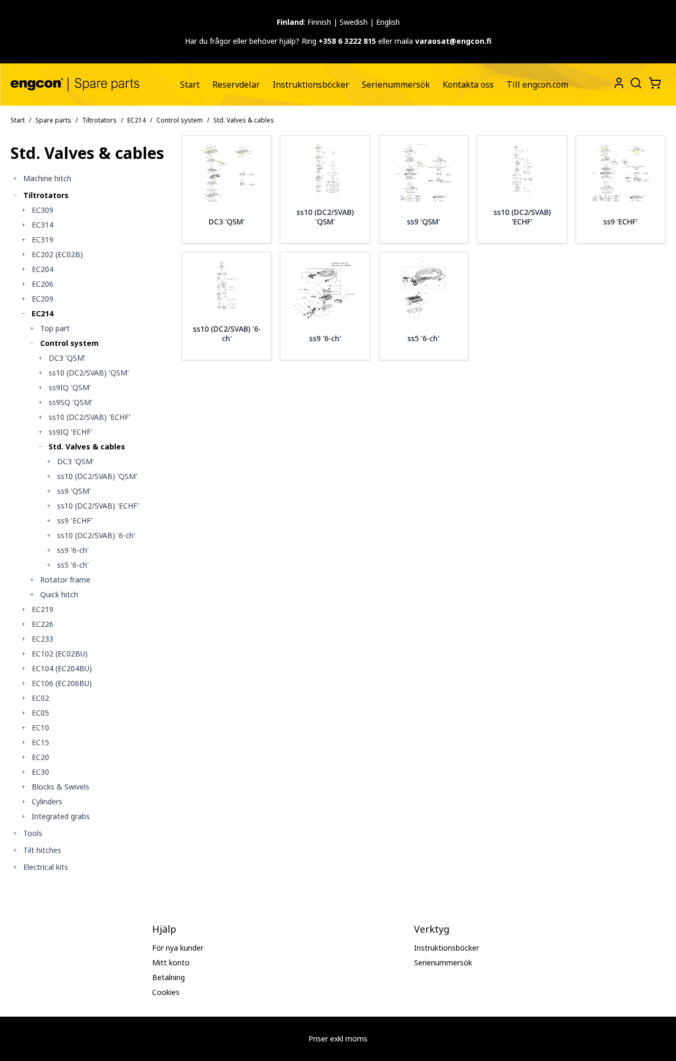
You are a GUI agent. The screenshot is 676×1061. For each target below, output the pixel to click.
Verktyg (431, 929)
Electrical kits (45, 867)
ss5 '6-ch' (73, 565)
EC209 (42, 299)
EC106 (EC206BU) (62, 683)
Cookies (166, 992)
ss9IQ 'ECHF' (70, 432)
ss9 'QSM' (74, 491)
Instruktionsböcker (311, 84)
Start (190, 84)
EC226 (42, 624)
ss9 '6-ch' (73, 550)
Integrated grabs (61, 816)
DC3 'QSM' (67, 358)
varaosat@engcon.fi (453, 41)
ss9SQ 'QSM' (70, 402)
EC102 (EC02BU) (60, 654)
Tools (32, 833)
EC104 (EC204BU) (62, 668)
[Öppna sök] (635, 82)
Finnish (319, 22)
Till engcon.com (537, 84)
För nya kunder (177, 948)
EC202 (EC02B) (57, 254)
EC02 (40, 698)
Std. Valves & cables (87, 447)
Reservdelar (236, 84)
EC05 (40, 713)
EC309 (42, 210)
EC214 (136, 120)
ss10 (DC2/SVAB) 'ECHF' (89, 417)
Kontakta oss (468, 84)
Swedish (354, 22)
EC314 (42, 225)
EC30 (40, 772)
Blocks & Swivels (60, 787)
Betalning (168, 977)
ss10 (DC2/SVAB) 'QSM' (89, 373)
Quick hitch (59, 594)
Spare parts (53, 120)
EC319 (42, 239)
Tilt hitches (42, 850)
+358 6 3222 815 (347, 41)
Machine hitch (47, 178)
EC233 (42, 639)
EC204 (42, 269)
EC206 (42, 284)
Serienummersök (396, 84)
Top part (55, 328)
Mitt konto (171, 962)
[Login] (619, 83)
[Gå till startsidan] (75, 84)
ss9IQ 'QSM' (70, 387)
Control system (179, 120)
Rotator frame (65, 580)
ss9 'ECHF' (74, 520)
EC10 (40, 727)
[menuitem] (190, 84)
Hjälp (164, 929)
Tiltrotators (99, 120)
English (388, 22)
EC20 (40, 757)
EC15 (40, 742)
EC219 (42, 609)
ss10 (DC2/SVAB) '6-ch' (96, 535)
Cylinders (47, 801)
